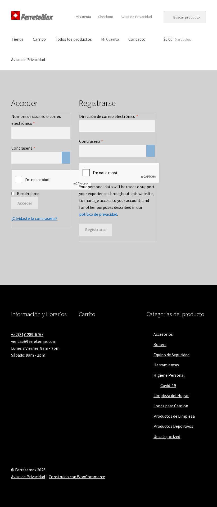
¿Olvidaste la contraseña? (34, 218)
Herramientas (166, 364)
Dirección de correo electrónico (117, 116)
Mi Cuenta (83, 16)
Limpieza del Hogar (171, 395)
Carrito (39, 39)
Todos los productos (73, 39)
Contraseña (33, 148)
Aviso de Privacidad (136, 16)
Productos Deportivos (173, 426)
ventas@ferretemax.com (33, 341)
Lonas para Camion (170, 405)
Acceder (24, 203)
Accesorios (163, 334)
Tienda (17, 39)
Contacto (137, 39)
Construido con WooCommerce (77, 476)
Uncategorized (166, 436)
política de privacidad (98, 214)
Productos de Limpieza (174, 416)
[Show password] (66, 158)
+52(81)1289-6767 (27, 334)
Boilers (159, 344)
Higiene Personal (169, 375)
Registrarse (95, 229)
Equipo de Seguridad (171, 354)
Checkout (105, 16)
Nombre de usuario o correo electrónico (36, 120)
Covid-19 (168, 385)
